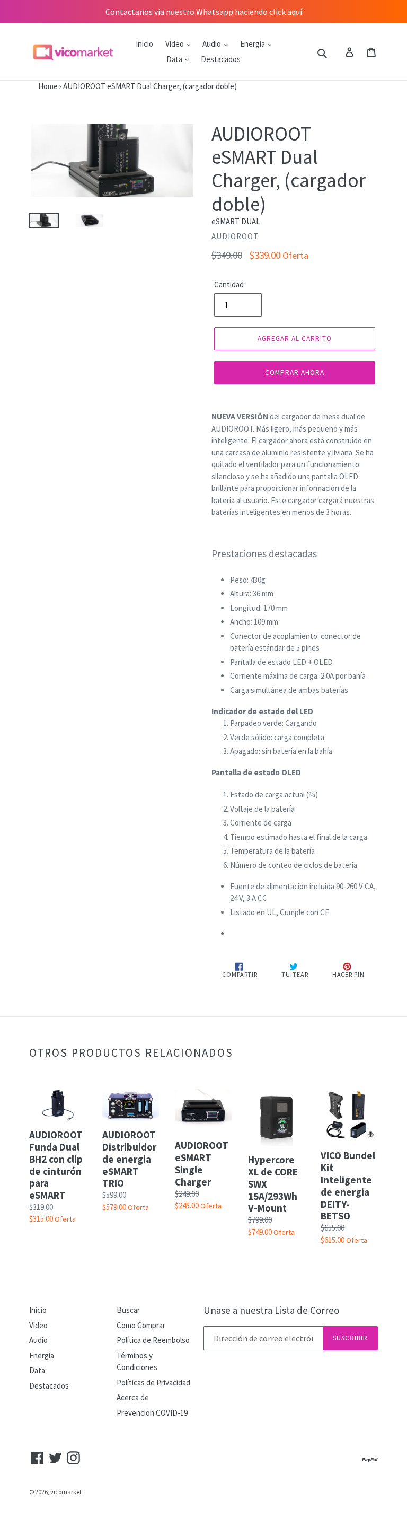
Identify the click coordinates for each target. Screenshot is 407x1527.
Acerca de (133, 1397)
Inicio (144, 44)
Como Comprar (141, 1325)
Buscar (128, 1310)
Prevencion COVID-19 (152, 1413)
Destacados (221, 59)
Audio (212, 44)
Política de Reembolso (153, 1340)
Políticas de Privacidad (153, 1382)
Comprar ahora (295, 372)
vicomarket (66, 1492)
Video (175, 44)
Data (175, 59)
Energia (253, 44)
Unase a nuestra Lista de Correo (271, 1310)
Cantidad (229, 284)
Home (29, 86)
